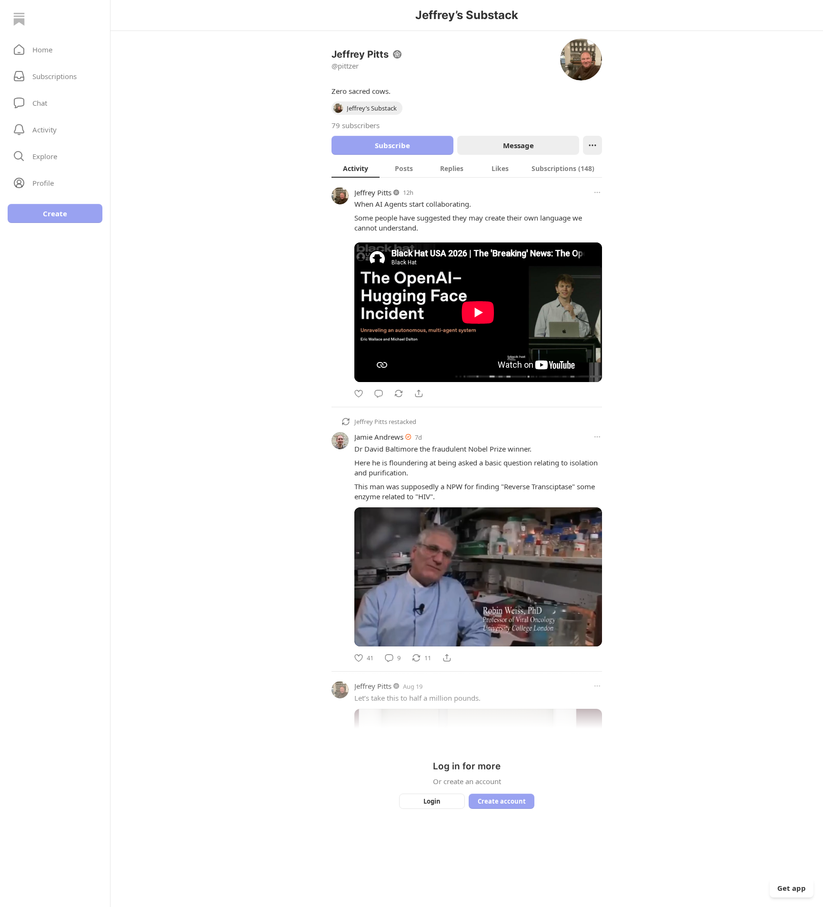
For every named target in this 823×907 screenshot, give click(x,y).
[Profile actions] (592, 145)
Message (518, 145)
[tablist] (466, 168)
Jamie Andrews (378, 437)
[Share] (419, 393)
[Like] (359, 393)
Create (55, 213)
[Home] (19, 19)
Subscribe (392, 145)
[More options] (597, 192)
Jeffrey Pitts (372, 192)
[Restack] (399, 393)
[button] (55, 49)
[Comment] (379, 393)
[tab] (355, 168)
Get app (791, 888)
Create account (502, 801)
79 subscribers (355, 125)
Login (432, 801)
